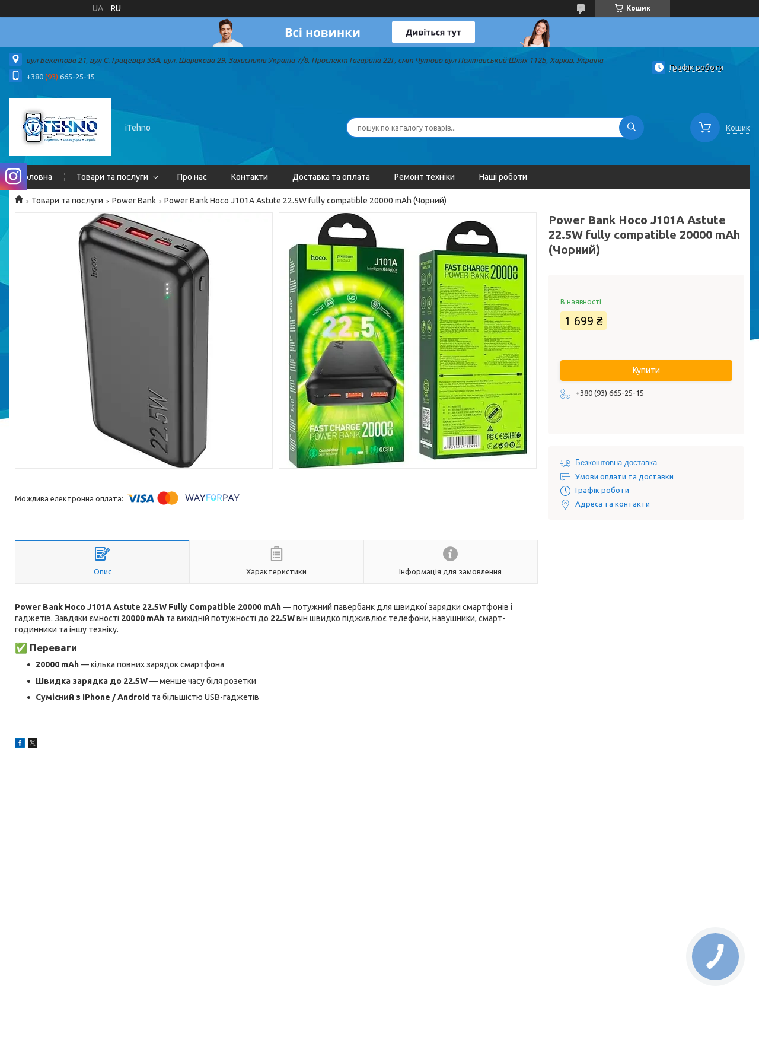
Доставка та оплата (331, 177)
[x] (32, 744)
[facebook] (20, 744)
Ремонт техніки (424, 177)
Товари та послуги (112, 177)
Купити (646, 370)
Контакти (249, 177)
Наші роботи (503, 177)
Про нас (192, 177)
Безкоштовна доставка (616, 462)
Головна (36, 177)
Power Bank (134, 200)
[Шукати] (631, 127)
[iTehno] (60, 126)
